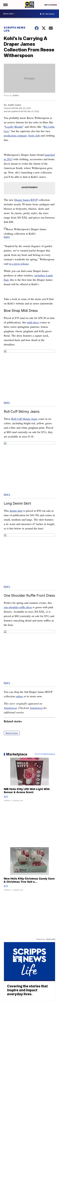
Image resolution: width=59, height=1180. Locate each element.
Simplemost (10, 708)
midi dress (33, 322)
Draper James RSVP (26, 200)
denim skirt (16, 511)
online (19, 696)
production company (15, 135)
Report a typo (12, 733)
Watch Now (49, 5)
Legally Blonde (14, 126)
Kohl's (16, 95)
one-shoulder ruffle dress (18, 607)
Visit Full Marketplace (45, 754)
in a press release (19, 263)
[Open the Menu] (5, 5)
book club (34, 135)
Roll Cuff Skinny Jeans (24, 419)
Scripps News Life (14, 29)
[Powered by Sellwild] (50, 939)
